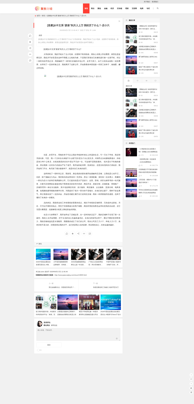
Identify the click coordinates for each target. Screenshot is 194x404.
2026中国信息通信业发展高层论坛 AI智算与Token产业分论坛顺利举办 (110, 314)
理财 (127, 8)
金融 (105, 8)
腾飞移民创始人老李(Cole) (148, 57)
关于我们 (147, 2)
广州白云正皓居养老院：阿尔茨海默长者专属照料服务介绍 (96, 264)
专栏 (148, 8)
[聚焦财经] (44, 10)
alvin (42, 272)
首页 (38, 16)
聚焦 (99, 8)
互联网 (134, 8)
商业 (92, 8)
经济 (112, 8)
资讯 (86, 8)
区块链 (119, 8)
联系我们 (155, 2)
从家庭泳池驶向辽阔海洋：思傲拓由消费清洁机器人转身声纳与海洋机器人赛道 (66, 314)
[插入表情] (117, 339)
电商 (141, 8)
